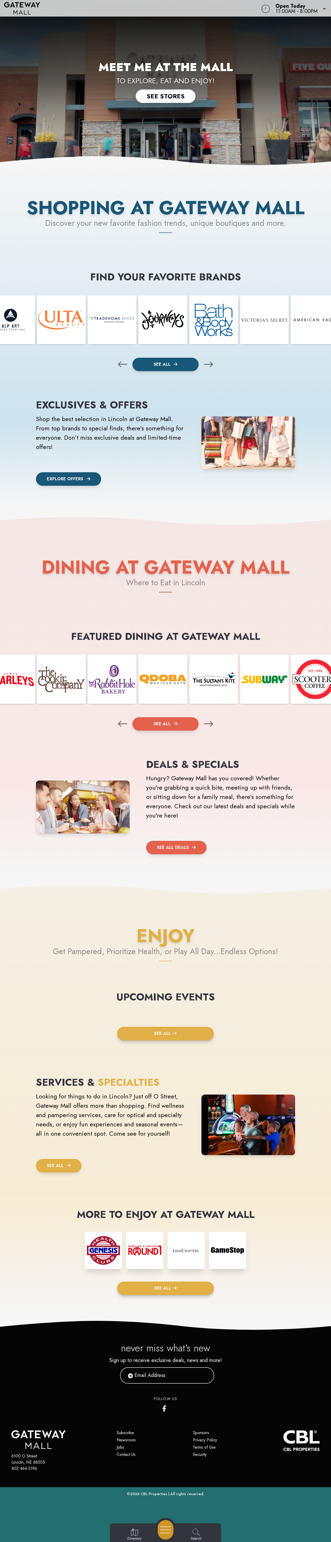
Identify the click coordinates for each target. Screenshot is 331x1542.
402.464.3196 (24, 1468)
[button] (299, 8)
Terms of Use (204, 1447)
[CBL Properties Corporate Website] (283, 1440)
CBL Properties (154, 1493)
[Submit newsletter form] (204, 1375)
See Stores (166, 96)
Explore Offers (65, 479)
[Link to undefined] (61, 320)
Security (200, 1454)
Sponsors (201, 1433)
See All (163, 364)
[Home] (125, 8)
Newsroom (126, 1440)
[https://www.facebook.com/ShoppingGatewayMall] (165, 1407)
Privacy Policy (205, 1440)
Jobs (120, 1447)
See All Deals (173, 847)
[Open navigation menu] (165, 1529)
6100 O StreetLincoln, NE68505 (28, 1459)
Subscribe (125, 1433)
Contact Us (126, 1454)
